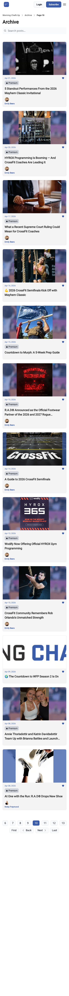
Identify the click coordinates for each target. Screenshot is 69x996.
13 (63, 823)
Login (39, 4)
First (14, 830)
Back (28, 830)
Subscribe (54, 4)
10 (36, 823)
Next (40, 830)
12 (54, 823)
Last (54, 830)
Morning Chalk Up (11, 15)
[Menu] (64, 4)
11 (45, 823)
